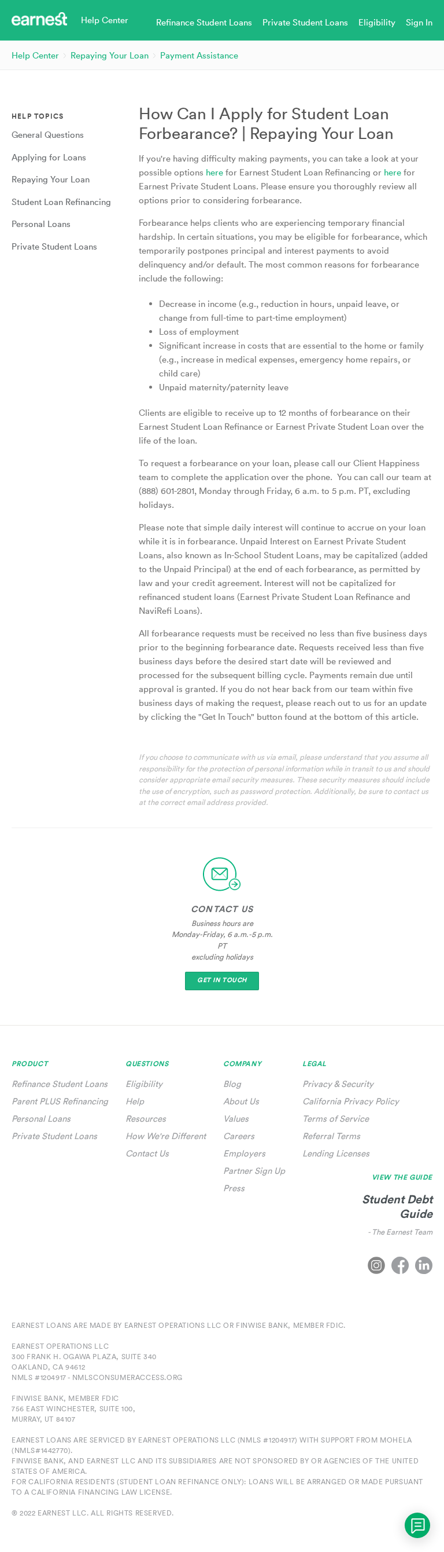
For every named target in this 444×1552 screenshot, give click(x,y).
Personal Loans (41, 1118)
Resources (145, 1118)
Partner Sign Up (254, 1170)
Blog (232, 1083)
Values (236, 1118)
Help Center (35, 55)
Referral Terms (331, 1135)
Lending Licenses (335, 1153)
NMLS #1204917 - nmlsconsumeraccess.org (97, 1377)
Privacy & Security (337, 1083)
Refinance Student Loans (60, 1083)
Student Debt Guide (397, 1206)
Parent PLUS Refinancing (60, 1101)
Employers (244, 1153)
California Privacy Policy (350, 1101)
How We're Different (165, 1135)
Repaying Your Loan (110, 55)
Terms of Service (335, 1118)
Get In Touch (222, 980)
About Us (241, 1101)
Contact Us (147, 1153)
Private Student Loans (54, 1135)
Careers (238, 1135)
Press (234, 1188)
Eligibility (143, 1083)
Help (134, 1101)
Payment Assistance (199, 55)
